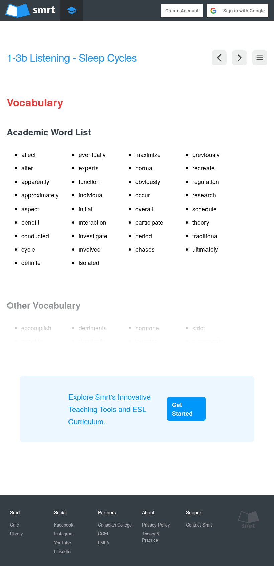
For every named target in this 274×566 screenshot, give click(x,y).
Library (16, 533)
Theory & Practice (151, 536)
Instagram (64, 533)
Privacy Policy (156, 524)
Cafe (14, 524)
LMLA (103, 542)
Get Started (182, 408)
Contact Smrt (199, 524)
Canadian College (115, 524)
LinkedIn (62, 551)
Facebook (63, 524)
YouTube (62, 542)
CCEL (103, 533)
